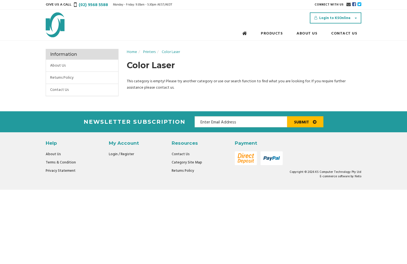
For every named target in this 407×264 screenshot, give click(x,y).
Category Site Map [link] (187, 162)
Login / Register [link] (121, 154)
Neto (358, 176)
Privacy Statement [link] (61, 171)
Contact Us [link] (59, 90)
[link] (354, 4)
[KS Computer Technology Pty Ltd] (55, 25)
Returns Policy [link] (62, 78)
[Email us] (348, 4)
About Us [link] (58, 65)
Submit (302, 122)
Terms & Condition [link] (61, 162)
